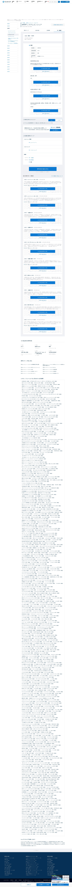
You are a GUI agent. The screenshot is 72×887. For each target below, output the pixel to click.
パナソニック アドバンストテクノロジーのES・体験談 (45, 644)
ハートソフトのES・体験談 (49, 581)
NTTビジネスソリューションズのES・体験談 (37, 800)
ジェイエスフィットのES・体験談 (37, 478)
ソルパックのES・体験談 (38, 691)
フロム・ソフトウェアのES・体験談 (28, 544)
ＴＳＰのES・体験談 (59, 583)
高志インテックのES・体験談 (46, 486)
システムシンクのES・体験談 (27, 735)
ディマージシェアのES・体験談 (51, 541)
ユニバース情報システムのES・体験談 (50, 648)
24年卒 (8, 48)
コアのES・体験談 (48, 711)
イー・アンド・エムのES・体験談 (27, 665)
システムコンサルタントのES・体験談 (42, 568)
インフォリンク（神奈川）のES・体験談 (28, 834)
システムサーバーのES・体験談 (54, 675)
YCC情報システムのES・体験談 (46, 732)
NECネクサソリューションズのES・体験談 (46, 418)
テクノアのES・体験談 (38, 648)
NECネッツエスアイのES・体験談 (44, 408)
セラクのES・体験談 (40, 442)
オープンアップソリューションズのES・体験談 (29, 819)
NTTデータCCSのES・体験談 (54, 520)
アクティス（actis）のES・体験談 (43, 772)
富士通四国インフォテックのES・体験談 (54, 505)
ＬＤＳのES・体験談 (49, 599)
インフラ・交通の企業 (7, 866)
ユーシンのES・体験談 (25, 554)
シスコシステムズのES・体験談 (40, 387)
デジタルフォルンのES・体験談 (27, 711)
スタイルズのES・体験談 (26, 667)
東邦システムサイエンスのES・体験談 (50, 643)
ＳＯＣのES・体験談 (40, 719)
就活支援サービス (39, 2)
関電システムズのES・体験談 (27, 470)
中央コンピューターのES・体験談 (37, 672)
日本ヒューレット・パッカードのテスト (49, 367)
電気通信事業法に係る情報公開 (48, 880)
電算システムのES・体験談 (53, 756)
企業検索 (13, 2)
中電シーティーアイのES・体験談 (38, 538)
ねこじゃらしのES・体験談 (44, 562)
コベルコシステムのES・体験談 (27, 471)
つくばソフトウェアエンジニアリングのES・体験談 (30, 654)
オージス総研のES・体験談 (53, 468)
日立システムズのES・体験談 (27, 402)
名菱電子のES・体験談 (58, 512)
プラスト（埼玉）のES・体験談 (41, 834)
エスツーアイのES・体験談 (47, 641)
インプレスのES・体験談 (33, 748)
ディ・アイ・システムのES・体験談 (51, 646)
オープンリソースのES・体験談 (48, 392)
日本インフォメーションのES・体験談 (42, 649)
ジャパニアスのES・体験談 (56, 745)
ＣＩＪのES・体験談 (52, 730)
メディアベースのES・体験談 (46, 724)
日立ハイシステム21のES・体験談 (45, 504)
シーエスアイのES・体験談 (53, 615)
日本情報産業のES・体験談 (51, 470)
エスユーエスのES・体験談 (26, 795)
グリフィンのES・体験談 (57, 665)
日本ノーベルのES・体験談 (51, 630)
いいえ (59, 120)
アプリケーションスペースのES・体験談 (28, 701)
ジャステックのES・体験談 (54, 405)
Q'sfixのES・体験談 (41, 502)
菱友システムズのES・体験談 (55, 515)
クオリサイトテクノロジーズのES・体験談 (43, 745)
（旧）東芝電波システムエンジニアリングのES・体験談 (31, 565)
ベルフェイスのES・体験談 (35, 780)
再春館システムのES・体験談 (43, 730)
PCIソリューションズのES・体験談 (28, 549)
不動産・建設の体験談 (50, 867)
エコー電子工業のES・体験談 (27, 536)
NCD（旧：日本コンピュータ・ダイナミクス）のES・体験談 (32, 641)
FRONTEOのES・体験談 (58, 450)
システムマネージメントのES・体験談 (36, 554)
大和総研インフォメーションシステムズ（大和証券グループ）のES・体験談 (41, 698)
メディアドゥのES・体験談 (33, 546)
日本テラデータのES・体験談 (51, 399)
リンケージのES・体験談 (37, 735)
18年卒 (8, 62)
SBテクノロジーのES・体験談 (46, 788)
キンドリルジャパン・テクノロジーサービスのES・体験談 (47, 829)
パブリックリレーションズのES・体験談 (43, 559)
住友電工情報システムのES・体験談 (44, 499)
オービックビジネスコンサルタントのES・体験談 (30, 428)
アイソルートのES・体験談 (55, 517)
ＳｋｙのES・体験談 (40, 431)
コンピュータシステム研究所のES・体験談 (44, 628)
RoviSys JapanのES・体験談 (41, 832)
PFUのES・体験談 (25, 395)
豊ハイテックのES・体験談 (26, 583)
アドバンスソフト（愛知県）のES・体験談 (29, 816)
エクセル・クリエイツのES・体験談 (28, 761)
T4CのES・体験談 (60, 538)
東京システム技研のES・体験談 (48, 659)
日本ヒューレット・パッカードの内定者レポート (51, 373)
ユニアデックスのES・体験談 (27, 547)
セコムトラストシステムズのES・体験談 (41, 475)
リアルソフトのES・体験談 (52, 774)
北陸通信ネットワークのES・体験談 (28, 496)
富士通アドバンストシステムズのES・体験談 (29, 492)
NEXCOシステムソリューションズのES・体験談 (30, 623)
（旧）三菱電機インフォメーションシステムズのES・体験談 (32, 429)
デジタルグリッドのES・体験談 (27, 830)
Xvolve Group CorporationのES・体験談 (28, 821)
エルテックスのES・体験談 (50, 547)
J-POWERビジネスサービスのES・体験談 (29, 442)
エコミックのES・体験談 (38, 766)
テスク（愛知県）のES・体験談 (49, 601)
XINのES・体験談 (36, 814)
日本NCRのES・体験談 (36, 777)
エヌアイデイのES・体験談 (53, 415)
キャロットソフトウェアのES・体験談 (39, 606)
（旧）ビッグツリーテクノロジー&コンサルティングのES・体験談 (50, 546)
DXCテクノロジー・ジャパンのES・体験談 (29, 801)
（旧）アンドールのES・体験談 (53, 725)
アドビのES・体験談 (25, 790)
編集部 (16, 880)
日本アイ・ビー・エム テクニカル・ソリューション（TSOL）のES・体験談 (34, 462)
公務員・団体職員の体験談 (51, 873)
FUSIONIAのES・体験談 (58, 808)
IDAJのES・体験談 (52, 617)
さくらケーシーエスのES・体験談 (40, 741)
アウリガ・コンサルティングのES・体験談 (43, 703)
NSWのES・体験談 (52, 434)
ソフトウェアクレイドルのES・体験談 (42, 588)
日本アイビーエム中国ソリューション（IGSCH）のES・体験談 (32, 460)
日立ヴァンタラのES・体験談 (41, 821)
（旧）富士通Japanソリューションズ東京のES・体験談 (31, 437)
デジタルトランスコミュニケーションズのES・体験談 (31, 724)
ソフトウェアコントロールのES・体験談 (38, 413)
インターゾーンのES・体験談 (48, 793)
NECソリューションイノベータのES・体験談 (42, 389)
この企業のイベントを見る (43, 884)
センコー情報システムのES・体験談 (50, 636)
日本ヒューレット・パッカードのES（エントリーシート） (30, 367)
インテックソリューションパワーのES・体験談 (51, 429)
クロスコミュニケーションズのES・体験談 (54, 662)
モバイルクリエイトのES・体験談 (38, 610)
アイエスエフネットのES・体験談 (47, 754)
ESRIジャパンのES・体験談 (26, 677)
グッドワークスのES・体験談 (37, 659)
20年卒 (8, 57)
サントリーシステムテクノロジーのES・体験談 (50, 609)
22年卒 (8, 52)
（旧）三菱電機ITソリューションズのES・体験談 (43, 496)
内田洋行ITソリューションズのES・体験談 (41, 434)
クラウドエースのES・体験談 (51, 795)
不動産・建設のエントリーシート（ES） (32, 867)
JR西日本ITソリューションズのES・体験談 (29, 473)
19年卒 (8, 59)
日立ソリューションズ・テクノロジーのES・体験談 (30, 504)
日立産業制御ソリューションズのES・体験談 (29, 491)
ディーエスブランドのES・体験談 (39, 709)
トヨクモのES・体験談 (59, 830)
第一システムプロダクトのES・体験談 (37, 646)
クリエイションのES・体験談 (34, 657)
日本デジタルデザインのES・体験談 (38, 607)
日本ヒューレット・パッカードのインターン (28, 373)
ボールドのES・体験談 (46, 517)
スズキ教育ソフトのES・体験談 (47, 586)
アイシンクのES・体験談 (37, 806)
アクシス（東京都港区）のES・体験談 (52, 813)
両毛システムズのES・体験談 (45, 654)
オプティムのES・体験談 (39, 761)
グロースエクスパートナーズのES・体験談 (48, 680)
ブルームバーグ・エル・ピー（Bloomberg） (40, 353)
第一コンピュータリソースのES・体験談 (28, 588)
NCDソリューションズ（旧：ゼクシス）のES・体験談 (43, 665)
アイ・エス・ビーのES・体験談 (38, 711)
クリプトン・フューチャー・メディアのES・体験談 (30, 449)
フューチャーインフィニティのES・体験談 (29, 628)
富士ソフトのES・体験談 (26, 426)
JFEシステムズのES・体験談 (36, 517)
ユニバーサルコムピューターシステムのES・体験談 (41, 769)
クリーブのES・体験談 (44, 617)
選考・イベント (19, 1)
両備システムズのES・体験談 (27, 538)
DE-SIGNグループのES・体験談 (40, 544)
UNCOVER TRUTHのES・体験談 (27, 541)
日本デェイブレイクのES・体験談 (27, 423)
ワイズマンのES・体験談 (35, 732)
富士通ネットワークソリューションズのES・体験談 (47, 428)
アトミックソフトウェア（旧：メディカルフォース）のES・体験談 (45, 809)
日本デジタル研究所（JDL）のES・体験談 (47, 447)
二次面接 (32, 157)
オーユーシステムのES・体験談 (38, 581)
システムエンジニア (11, 34)
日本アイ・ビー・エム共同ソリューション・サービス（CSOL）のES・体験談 (34, 463)
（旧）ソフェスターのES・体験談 (39, 423)
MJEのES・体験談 (25, 546)
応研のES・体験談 (25, 748)
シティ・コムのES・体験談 (56, 735)
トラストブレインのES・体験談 (36, 633)
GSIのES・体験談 (58, 693)
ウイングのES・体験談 (33, 829)
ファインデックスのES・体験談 (50, 607)
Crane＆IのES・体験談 (56, 764)
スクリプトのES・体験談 (34, 570)
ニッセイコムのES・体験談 (26, 636)
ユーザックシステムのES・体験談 (27, 766)
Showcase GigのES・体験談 (26, 777)
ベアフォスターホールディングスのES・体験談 (29, 696)
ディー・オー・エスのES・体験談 (57, 570)
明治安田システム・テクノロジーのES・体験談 (29, 408)
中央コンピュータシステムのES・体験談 (51, 416)
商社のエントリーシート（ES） (31, 861)
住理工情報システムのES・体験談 (27, 756)
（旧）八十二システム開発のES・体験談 (28, 568)
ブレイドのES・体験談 (35, 562)
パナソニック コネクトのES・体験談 (35, 395)
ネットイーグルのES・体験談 (35, 683)
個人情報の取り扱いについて (28, 880)
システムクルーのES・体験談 (48, 633)
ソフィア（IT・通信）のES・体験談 (39, 822)
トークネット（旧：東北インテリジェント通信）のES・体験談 (32, 483)
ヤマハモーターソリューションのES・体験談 (29, 499)
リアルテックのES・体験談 (26, 725)
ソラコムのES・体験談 (55, 824)
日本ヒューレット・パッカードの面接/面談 (50, 369)
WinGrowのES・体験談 (44, 780)
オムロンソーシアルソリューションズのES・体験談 (30, 447)
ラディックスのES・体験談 (37, 669)
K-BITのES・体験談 (41, 575)
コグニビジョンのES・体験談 (54, 612)
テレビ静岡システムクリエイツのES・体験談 (49, 688)
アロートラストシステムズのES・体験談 (42, 678)
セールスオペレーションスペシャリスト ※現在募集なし (13, 41)
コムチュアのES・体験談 (26, 418)
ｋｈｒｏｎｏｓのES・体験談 (27, 610)
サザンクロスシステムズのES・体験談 (47, 683)
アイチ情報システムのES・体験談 (50, 753)
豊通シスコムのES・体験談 (26, 478)
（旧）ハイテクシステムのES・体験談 (28, 594)
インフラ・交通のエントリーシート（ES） (32, 866)
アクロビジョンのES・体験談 (56, 654)
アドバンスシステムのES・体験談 (27, 691)
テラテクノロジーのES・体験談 (40, 638)
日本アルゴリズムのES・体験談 (44, 578)
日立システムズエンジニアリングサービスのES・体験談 (47, 491)
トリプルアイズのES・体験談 (27, 806)
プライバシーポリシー (38, 880)
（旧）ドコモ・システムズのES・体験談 (28, 468)
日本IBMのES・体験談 (25, 381)
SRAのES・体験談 (37, 552)
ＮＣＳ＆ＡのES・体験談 (26, 754)
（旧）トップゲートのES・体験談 (27, 518)
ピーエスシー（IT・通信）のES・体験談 (38, 795)
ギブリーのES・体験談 (47, 549)
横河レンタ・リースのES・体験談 (45, 449)
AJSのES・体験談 (58, 484)
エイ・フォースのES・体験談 (52, 832)
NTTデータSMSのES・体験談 (41, 465)
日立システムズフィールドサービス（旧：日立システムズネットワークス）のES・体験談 (36, 489)
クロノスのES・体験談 (34, 523)
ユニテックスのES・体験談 (37, 601)
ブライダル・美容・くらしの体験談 (52, 870)
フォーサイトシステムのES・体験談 (28, 609)
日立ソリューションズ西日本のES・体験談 (29, 627)
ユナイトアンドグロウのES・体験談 (52, 787)
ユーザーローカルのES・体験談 (47, 450)
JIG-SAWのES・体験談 (56, 449)
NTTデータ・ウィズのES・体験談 (44, 539)
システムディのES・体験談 (39, 753)
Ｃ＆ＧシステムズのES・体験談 (39, 591)
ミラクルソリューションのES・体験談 (47, 667)
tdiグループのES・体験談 (45, 405)
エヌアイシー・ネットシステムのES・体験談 (53, 800)
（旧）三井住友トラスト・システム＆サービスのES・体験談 (32, 392)
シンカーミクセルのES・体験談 (41, 436)
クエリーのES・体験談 (58, 709)
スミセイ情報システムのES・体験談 (45, 421)
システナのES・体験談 (36, 515)
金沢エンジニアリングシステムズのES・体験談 (29, 578)
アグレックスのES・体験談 (26, 416)
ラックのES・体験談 (46, 441)
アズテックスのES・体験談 (35, 667)
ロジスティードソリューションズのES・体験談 (54, 423)
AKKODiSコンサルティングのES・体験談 (29, 444)
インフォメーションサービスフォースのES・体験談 (50, 625)
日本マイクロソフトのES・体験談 (27, 382)
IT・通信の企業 (6, 862)
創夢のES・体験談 (25, 698)
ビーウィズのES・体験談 (26, 732)
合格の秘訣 (37, 30)
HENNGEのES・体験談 (54, 772)
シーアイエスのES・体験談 (26, 607)
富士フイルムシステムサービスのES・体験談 (48, 494)
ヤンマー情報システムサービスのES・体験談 (29, 497)
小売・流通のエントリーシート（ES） (32, 872)
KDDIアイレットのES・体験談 (27, 769)
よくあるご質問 (23, 881)
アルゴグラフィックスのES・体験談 (53, 444)
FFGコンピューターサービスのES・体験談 (29, 662)
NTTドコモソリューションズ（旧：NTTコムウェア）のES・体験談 (50, 394)
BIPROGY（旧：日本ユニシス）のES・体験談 (45, 386)
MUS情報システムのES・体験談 (27, 709)
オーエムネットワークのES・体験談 (45, 819)
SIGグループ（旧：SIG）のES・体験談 (37, 651)
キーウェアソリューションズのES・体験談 (51, 717)
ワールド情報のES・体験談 (37, 643)
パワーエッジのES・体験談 (47, 594)
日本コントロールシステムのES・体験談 (28, 733)
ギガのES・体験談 (50, 690)
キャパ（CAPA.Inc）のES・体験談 (41, 774)
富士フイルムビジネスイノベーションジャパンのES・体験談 (32, 441)
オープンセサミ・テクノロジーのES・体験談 (29, 730)
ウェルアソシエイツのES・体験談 (27, 746)
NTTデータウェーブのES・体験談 (27, 552)
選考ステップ (26, 30)
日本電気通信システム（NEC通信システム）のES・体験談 (31, 510)
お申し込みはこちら (60, 884)
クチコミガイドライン (15, 881)
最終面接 (32, 159)
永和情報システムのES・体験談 (27, 581)
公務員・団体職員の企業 (8, 873)
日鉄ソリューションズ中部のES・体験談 (28, 630)
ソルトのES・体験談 (57, 604)
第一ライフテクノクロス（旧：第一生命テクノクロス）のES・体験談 (33, 399)
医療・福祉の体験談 (50, 871)
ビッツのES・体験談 (25, 604)
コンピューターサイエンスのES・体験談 (42, 803)
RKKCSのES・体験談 (55, 724)
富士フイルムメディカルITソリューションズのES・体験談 (31, 720)
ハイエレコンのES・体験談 (35, 617)
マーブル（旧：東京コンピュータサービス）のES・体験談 (31, 586)
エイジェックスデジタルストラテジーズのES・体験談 (31, 808)
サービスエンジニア (11, 36)
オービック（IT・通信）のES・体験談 (53, 387)
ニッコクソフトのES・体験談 (27, 727)
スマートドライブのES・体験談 (51, 790)
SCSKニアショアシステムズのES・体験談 (47, 693)
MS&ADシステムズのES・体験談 (53, 513)
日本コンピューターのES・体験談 (37, 712)
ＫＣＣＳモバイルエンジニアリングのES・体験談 (45, 627)
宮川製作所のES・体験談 (47, 669)
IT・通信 (23, 22)
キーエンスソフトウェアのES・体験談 (50, 533)
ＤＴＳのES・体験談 (25, 405)
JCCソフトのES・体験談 (41, 596)
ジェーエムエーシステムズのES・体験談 (28, 649)
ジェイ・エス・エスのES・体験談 (27, 622)
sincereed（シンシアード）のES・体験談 (28, 832)
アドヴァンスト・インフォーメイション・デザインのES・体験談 (41, 614)
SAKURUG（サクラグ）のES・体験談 (28, 774)
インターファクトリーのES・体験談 (43, 801)
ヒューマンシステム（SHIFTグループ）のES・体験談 (41, 727)
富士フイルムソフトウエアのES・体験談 (28, 740)
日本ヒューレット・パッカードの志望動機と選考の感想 (30, 364)
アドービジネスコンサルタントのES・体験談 (55, 439)
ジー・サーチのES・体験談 (41, 505)
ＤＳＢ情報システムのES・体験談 (27, 664)
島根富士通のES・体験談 (26, 507)
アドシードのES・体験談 (50, 822)
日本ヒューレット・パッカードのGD (27, 369)
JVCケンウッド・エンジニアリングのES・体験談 (49, 656)
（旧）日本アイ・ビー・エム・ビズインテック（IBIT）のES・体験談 (33, 457)
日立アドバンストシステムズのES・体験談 (29, 719)
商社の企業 (6, 861)
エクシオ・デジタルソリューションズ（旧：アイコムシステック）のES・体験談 (35, 612)
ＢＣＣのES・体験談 (25, 683)
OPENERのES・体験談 (26, 614)
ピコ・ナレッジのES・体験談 (27, 675)
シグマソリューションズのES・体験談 (28, 703)
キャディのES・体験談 (33, 790)
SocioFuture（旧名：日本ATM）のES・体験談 (29, 525)
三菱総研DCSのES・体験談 (55, 400)
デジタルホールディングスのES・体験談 (38, 787)
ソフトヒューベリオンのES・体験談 (28, 741)
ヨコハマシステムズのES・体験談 (27, 591)
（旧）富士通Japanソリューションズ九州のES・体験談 (31, 494)
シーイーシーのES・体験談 (49, 431)
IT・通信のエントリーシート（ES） (31, 862)
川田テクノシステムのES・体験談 (27, 809)
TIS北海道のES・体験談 (26, 486)
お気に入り (29, 884)
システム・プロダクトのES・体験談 (28, 759)
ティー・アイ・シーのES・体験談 (42, 740)
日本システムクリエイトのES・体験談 (40, 622)
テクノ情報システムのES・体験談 (39, 664)
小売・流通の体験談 (50, 872)
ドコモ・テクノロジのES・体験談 (42, 468)
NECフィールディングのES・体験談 (28, 512)
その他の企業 (6, 875)
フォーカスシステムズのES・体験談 (28, 648)
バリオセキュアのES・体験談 (27, 796)
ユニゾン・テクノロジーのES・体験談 (53, 821)
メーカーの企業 (6, 860)
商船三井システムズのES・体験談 (47, 507)
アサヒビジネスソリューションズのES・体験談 (29, 421)
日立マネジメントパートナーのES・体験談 (29, 505)
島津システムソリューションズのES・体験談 (44, 473)
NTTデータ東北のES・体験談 (38, 785)
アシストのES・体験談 (38, 549)
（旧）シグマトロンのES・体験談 (39, 746)
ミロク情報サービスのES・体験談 (27, 434)
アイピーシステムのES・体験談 (41, 701)
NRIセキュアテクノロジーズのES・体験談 (29, 813)
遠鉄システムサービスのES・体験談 (28, 638)
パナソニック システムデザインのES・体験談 (29, 573)
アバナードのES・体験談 (26, 767)
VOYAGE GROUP (52, 352)
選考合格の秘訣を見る (42, 169)
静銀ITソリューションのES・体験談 (50, 712)
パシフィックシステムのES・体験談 (51, 442)
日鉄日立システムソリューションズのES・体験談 (30, 528)
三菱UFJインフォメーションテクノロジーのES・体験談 (42, 402)
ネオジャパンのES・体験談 (39, 454)
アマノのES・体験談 (53, 801)
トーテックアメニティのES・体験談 (43, 567)
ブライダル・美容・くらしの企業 (9, 870)
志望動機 (48, 30)
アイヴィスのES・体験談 (26, 633)
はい (52, 120)
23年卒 (8, 50)
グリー (22, 346)
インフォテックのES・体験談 (52, 620)
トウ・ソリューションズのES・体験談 (28, 602)
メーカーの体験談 (50, 860)
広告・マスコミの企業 (7, 864)
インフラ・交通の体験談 (51, 866)
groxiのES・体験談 (40, 816)
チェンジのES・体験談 (35, 452)
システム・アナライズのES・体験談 (42, 602)
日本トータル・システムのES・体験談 (42, 557)
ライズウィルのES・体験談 (43, 560)
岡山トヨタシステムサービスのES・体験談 (43, 685)
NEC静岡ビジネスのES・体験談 (51, 635)
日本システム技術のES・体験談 (42, 593)
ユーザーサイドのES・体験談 (49, 706)
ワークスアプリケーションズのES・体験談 (45, 384)
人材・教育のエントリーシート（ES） (32, 865)
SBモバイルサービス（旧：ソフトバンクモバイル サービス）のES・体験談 (34, 439)
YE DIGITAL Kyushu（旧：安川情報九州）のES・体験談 (43, 670)
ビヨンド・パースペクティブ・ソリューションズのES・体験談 (49, 528)
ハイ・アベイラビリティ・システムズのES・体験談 (47, 523)
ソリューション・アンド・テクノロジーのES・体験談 (45, 580)
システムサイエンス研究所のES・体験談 (28, 745)
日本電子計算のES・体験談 (41, 410)
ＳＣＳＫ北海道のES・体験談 (51, 638)
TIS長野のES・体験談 (50, 484)
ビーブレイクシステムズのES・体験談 (28, 685)
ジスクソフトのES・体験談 (35, 754)
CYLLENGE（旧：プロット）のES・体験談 (29, 567)
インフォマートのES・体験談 (50, 651)
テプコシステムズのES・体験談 (43, 481)
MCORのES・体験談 (36, 764)
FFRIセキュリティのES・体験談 (27, 450)
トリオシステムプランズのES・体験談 (54, 701)
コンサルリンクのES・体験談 (27, 814)
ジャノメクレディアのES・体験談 (27, 670)
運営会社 (11, 880)
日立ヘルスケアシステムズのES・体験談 (38, 682)
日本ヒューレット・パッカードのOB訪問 (49, 371)
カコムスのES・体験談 (25, 680)
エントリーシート (33, 142)
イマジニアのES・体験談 (38, 793)
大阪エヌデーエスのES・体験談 (27, 606)
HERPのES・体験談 (44, 798)
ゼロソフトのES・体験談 (44, 657)
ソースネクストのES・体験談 (56, 539)
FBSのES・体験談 (39, 594)
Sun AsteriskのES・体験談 (48, 785)
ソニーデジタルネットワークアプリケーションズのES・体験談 (49, 696)
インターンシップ (33, 150)
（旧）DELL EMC (24, 352)
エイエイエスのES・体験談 (41, 662)
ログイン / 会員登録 (65, 1)
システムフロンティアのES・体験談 (52, 682)
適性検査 (46, 2)
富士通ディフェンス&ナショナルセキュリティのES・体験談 (50, 817)
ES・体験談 (27, 1)
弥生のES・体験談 (36, 675)
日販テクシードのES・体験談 (47, 767)
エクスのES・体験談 (58, 601)
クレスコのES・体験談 (54, 441)
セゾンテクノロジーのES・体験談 (37, 416)
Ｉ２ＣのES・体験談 (59, 691)
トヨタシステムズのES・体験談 (43, 525)
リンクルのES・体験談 (25, 780)
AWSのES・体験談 (38, 759)
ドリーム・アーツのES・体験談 (47, 720)
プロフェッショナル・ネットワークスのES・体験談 (44, 733)
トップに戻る (35, 850)
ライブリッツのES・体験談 (37, 830)
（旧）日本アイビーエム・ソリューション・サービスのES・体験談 (33, 407)
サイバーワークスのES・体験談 (49, 583)
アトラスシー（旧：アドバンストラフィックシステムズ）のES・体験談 (33, 714)
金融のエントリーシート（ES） (31, 859)
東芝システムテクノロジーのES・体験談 (28, 580)
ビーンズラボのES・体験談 (41, 589)
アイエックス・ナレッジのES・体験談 (44, 420)
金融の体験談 (49, 859)
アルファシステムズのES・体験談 (27, 706)
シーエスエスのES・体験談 (51, 664)
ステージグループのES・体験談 (36, 775)
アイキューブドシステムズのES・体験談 (46, 814)
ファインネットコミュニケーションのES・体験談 (46, 748)
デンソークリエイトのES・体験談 (54, 476)
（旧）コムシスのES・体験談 (27, 515)
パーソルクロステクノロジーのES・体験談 (38, 811)
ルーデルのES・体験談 (53, 798)
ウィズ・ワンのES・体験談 (35, 680)
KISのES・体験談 (38, 609)
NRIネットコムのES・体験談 (26, 751)
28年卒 (8, 23)
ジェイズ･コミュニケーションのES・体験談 (29, 824)
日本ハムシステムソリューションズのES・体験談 (46, 497)
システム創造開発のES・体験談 (49, 743)
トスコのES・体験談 (58, 706)
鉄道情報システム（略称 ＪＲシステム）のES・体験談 (31, 415)
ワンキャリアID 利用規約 (40, 881)
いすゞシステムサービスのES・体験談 (28, 465)
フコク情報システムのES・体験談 (39, 722)
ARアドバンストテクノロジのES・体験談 (28, 559)
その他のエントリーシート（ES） (31, 875)
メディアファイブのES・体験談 (49, 536)
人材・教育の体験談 (50, 865)
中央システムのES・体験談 (35, 486)
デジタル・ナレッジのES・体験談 (54, 560)
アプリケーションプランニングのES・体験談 (29, 615)
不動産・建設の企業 (7, 867)
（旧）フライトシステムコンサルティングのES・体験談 (41, 751)
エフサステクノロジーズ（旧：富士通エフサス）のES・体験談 (32, 397)
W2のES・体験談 (60, 544)
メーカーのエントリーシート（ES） (31, 860)
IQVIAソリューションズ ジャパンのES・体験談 (51, 397)
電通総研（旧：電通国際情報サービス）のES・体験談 (31, 400)
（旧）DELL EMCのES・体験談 (49, 382)
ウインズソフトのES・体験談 (27, 817)
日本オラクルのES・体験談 (38, 382)
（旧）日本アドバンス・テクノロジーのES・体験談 (30, 693)
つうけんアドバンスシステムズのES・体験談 (39, 725)
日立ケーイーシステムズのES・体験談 (53, 741)
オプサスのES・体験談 (56, 788)
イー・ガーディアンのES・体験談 (27, 793)
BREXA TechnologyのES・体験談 (39, 541)
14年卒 (8, 71)
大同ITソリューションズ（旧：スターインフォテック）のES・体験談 (33, 599)
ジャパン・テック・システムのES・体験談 (29, 593)
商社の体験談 (49, 861)
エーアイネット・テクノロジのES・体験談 (29, 410)
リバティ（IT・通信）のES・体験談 (28, 753)
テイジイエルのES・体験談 (48, 672)
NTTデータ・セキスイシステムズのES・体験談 (29, 481)
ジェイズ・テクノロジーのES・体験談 (43, 824)
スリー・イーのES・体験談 (51, 544)
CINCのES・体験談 (46, 775)
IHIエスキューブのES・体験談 (41, 738)
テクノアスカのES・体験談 (57, 641)
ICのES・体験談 (59, 664)
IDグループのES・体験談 (26, 517)
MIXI (50, 346)
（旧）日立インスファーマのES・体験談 (52, 502)
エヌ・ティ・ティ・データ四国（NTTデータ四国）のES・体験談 (32, 533)
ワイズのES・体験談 (25, 570)
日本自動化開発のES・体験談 (27, 743)
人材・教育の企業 (7, 865)
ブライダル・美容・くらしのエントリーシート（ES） (34, 870)
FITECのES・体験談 (34, 418)
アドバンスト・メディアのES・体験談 (46, 452)
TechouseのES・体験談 (26, 811)
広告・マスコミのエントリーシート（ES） (32, 864)
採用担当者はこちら (30, 881)
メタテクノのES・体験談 (46, 735)
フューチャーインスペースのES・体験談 (28, 644)
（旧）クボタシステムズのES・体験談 (39, 470)
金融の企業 (6, 859)
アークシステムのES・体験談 (40, 779)
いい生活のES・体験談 (25, 523)
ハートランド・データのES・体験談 (28, 690)
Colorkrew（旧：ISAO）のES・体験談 (28, 803)
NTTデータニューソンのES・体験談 (28, 635)
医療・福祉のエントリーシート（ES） (32, 871)
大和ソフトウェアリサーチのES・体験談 (41, 756)
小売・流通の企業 (7, 872)
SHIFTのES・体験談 (54, 389)
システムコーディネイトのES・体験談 (55, 552)
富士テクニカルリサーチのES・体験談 (28, 678)
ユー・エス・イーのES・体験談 (51, 596)
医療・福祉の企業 (7, 871)
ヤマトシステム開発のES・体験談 (50, 407)
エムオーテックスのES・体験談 (27, 513)
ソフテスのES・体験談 (37, 688)
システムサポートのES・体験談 (50, 538)
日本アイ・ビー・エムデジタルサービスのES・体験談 (31, 788)
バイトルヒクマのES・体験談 (47, 759)
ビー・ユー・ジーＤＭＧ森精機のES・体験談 (29, 575)
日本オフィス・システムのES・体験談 (28, 531)
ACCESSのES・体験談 (37, 450)
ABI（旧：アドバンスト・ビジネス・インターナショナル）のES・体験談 (34, 620)
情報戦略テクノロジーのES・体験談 (39, 547)
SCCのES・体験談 (48, 610)
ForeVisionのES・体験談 (56, 777)
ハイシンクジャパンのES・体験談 (44, 570)
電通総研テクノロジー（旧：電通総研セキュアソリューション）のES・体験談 (35, 520)
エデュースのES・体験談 (26, 651)
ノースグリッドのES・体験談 (55, 562)
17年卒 (8, 64)
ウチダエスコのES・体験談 (54, 568)
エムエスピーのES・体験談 (41, 444)
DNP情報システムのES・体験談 (42, 476)
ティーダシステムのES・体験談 (46, 565)
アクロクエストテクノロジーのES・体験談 (41, 518)
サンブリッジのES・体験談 (26, 787)
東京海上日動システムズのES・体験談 (45, 526)
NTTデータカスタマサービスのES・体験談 (29, 431)
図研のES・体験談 (55, 727)
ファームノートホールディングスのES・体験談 (29, 526)
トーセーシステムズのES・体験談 (36, 717)
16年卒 (8, 66)
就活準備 (33, 1)
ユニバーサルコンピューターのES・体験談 (29, 572)
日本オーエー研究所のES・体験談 (40, 690)
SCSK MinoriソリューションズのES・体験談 (51, 699)
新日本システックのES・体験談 (27, 688)
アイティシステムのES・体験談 (42, 572)
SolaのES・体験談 (25, 829)
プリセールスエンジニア (11, 32)
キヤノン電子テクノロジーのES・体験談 (28, 738)
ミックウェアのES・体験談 (26, 682)
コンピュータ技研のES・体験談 (27, 785)
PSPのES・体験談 (44, 552)
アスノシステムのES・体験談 (36, 767)
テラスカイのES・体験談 (26, 452)
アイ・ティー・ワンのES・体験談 (53, 622)
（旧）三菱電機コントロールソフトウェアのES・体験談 (44, 512)
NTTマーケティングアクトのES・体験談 (28, 436)
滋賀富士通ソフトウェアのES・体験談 (44, 492)
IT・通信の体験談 (50, 862)
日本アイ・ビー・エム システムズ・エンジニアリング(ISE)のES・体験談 (34, 458)
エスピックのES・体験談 (26, 413)
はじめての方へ (6, 880)
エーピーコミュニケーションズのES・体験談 (29, 772)
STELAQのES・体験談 (59, 822)
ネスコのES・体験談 (25, 800)
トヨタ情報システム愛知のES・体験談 (50, 554)
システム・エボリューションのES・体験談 (51, 766)
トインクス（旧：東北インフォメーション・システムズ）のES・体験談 (33, 484)
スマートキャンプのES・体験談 (47, 796)
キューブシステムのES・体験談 (40, 635)
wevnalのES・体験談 (52, 780)
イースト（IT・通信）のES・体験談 (47, 808)
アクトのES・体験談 (36, 817)
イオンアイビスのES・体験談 (37, 536)
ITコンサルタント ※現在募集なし (13, 43)
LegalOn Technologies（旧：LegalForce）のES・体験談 (31, 798)
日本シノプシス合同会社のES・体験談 (28, 557)
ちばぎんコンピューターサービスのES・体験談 (29, 560)
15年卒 (8, 69)
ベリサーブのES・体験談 (26, 717)
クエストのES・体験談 (50, 811)
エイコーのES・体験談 (37, 704)
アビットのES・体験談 (53, 657)
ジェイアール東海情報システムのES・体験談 (29, 502)
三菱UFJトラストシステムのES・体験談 (45, 623)
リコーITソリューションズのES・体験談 (40, 513)
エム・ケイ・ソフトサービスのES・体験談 (29, 596)
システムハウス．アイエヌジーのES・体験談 (54, 606)
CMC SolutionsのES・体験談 (26, 669)
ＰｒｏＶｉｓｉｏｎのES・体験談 (56, 567)
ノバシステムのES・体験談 (26, 712)
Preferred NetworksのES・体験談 (55, 775)
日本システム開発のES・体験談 (54, 593)
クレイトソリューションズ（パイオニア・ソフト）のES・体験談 (43, 677)
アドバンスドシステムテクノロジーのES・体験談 (50, 704)
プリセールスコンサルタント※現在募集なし (13, 38)
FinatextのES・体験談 (54, 769)
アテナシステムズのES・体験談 (27, 643)
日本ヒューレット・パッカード (32, 22)
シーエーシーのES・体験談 (34, 604)
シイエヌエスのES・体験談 (26, 672)
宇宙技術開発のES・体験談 (40, 630)
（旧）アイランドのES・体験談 (37, 636)
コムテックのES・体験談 (26, 775)
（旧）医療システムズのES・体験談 (51, 719)
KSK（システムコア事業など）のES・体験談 (29, 420)
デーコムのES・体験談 (44, 675)
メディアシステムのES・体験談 (46, 764)
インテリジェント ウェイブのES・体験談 (28, 476)
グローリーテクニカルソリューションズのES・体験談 (53, 827)
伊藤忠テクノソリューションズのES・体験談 (29, 386)
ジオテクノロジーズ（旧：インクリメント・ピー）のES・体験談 (32, 699)
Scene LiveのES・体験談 (37, 796)
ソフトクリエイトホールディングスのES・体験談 (30, 539)
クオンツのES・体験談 (50, 709)
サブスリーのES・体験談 (26, 562)
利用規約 (20, 880)
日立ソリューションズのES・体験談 (28, 387)
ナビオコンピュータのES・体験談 (37, 583)
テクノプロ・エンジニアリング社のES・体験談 (49, 782)
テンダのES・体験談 (44, 415)
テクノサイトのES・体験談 (38, 706)
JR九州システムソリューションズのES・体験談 (41, 471)
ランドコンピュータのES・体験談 (49, 691)
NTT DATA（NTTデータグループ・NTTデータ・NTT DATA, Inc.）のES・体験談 (43, 381)
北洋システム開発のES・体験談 (27, 704)
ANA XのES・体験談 (45, 806)
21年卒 (8, 55)
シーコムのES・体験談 (52, 740)
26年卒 (8, 28)
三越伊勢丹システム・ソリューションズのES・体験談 (31, 656)
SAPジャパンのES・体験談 (45, 400)
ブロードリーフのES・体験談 (40, 531)
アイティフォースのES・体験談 (43, 615)
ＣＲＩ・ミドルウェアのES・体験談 (28, 454)
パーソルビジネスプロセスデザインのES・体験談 (30, 394)
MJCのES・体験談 (25, 657)
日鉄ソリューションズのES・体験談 (28, 389)
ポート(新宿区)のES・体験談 (46, 777)
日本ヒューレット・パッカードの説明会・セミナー (29, 371)
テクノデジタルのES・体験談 (52, 738)
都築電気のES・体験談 (45, 515)
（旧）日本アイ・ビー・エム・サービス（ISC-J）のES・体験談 (32, 455)
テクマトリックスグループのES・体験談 (52, 575)
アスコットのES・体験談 (56, 711)
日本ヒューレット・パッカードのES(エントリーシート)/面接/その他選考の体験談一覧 (53, 365)
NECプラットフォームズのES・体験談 (37, 426)
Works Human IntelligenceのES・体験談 (52, 779)
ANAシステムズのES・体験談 (53, 463)
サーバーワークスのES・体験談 (27, 782)
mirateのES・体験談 (36, 782)
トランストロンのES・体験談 (36, 507)
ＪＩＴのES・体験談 (53, 678)
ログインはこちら (45, 71)
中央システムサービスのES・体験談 (52, 591)
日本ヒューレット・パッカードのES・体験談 (29, 384)
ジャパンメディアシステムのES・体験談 (44, 573)
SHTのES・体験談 (41, 790)
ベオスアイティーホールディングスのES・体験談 (52, 816)
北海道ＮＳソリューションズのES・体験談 (29, 589)
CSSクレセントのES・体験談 (51, 746)
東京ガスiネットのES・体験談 (35, 405)
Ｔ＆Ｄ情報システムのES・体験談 (27, 722)
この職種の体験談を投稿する (58, 24)
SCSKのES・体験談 (56, 384)
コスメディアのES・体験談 (26, 659)
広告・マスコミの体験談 (51, 864)
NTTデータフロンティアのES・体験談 (50, 478)
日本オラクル (37, 346)
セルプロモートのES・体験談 (27, 822)
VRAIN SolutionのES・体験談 (38, 827)
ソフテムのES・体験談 (51, 589)
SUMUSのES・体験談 (53, 803)
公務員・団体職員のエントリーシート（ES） (33, 873)
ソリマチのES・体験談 (25, 617)
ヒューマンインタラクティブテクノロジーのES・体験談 (31, 625)
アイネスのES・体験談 (49, 426)
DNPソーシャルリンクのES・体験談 (28, 779)
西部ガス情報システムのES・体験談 (28, 475)
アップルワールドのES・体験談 (49, 830)
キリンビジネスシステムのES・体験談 (46, 604)
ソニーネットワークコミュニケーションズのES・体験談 (51, 510)
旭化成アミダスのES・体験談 (37, 743)
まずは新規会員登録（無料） (46, 68)
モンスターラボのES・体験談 (27, 764)
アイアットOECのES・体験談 (27, 827)
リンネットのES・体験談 (26, 646)
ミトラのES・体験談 (52, 602)
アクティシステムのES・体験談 (56, 703)
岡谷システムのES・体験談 (54, 649)
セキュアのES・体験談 (40, 813)
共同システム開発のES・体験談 (27, 601)
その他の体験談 (49, 875)
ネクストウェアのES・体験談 (51, 714)
